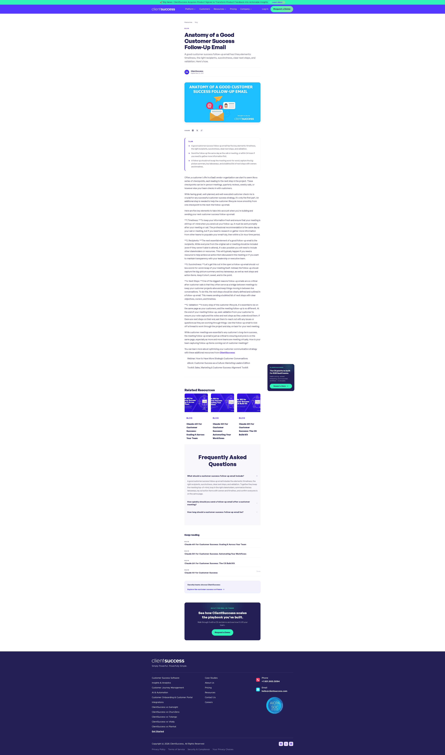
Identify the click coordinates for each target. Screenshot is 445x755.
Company (245, 9)
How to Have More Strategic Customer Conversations (222, 358)
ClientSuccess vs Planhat (164, 727)
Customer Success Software (165, 678)
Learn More (277, 2)
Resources (219, 9)
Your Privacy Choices (223, 750)
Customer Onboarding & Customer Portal (172, 697)
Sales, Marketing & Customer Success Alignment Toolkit (221, 367)
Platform (189, 9)
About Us (209, 683)
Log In (265, 9)
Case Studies (211, 678)
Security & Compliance (199, 750)
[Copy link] (201, 130)
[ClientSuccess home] (163, 9)
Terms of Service (176, 750)
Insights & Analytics (161, 683)
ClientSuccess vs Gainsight (165, 707)
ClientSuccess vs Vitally (163, 722)
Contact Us (210, 697)
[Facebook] (281, 744)
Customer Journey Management (168, 688)
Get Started (158, 732)
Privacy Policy (158, 750)
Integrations (158, 702)
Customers (204, 9)
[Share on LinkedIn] (192, 130)
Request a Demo (281, 9)
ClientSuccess (227, 352)
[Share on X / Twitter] (197, 130)
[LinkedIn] (291, 744)
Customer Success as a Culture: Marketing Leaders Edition (222, 363)
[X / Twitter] (286, 744)
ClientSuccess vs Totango (164, 717)
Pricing (233, 9)
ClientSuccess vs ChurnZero (165, 712)
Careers (209, 702)
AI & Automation (160, 693)
